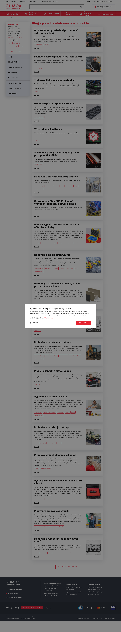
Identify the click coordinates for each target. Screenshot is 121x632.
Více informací (48, 318)
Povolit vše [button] (83, 323)
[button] (34, 323)
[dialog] (60, 316)
